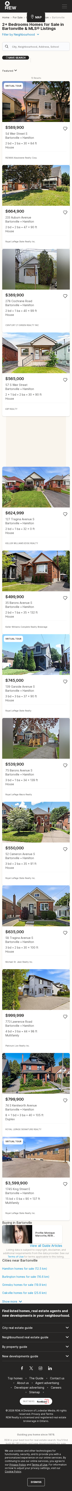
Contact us (57, 1378)
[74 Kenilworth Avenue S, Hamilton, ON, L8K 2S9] (36, 1095)
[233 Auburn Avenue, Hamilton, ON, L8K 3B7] (36, 207)
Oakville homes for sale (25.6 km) (24, 1292)
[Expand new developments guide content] (36, 1356)
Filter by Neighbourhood (18, 34)
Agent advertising (47, 1383)
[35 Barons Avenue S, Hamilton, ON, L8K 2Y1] (36, 592)
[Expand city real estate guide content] (36, 1327)
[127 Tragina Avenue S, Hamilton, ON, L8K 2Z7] (36, 509)
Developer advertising (29, 1387)
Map (38, 17)
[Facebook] (22, 1368)
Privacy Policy (17, 1464)
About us (23, 1383)
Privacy (35, 1413)
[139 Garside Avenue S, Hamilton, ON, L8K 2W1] (36, 676)
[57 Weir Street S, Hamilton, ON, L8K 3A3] (36, 374)
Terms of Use (16, 1256)
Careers (56, 1387)
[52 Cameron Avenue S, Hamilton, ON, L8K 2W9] (36, 844)
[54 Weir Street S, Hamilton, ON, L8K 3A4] (36, 123)
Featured (7, 70)
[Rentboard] (43, 1401)
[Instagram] (40, 1368)
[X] (31, 1368)
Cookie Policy (13, 1471)
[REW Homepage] (10, 6)
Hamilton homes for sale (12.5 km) (24, 1268)
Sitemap (34, 1392)
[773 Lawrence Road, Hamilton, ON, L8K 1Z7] (36, 1011)
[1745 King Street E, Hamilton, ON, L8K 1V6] (36, 1179)
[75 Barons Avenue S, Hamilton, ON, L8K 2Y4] (36, 760)
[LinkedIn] (50, 1368)
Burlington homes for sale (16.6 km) (25, 1276)
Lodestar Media (45, 1410)
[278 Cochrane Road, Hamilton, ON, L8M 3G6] (36, 291)
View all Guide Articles (46, 1246)
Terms (49, 1413)
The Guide (36, 1378)
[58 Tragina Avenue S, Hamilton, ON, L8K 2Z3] (36, 927)
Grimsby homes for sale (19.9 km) (24, 1284)
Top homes (15, 1378)
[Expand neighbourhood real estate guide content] (36, 1337)
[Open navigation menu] (64, 6)
